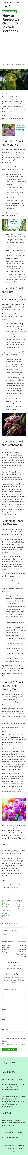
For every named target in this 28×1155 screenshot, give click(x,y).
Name (4, 1009)
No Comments (20, 64)
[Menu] (10, 5)
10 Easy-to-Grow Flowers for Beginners (6, 912)
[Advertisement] (14, 49)
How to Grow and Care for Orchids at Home (7, 902)
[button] (8, 935)
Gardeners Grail (11, 931)
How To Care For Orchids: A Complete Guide (19, 902)
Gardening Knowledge (9, 11)
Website (5, 1030)
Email (4, 1019)
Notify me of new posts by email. (15, 1044)
